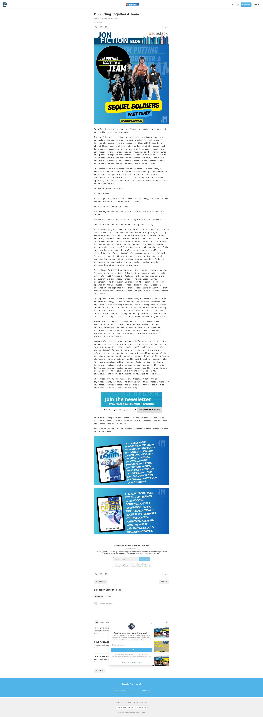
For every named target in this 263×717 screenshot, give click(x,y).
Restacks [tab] (108, 596)
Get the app (141, 707)
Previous (102, 582)
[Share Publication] (238, 4)
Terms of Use (141, 654)
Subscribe (246, 4)
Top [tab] (96, 622)
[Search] (233, 4)
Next (162, 582)
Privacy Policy (147, 657)
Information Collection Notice (131, 657)
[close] (151, 624)
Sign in (256, 4)
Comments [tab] (99, 596)
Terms (136, 702)
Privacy (129, 702)
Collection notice (144, 702)
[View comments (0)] (101, 27)
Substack (121, 713)
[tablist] (103, 596)
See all (98, 671)
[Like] (96, 27)
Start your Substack (126, 707)
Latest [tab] (102, 622)
